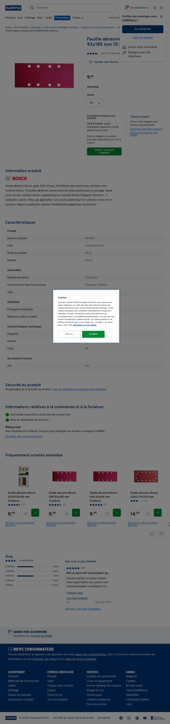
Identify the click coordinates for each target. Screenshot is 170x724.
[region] (86, 316)
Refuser (69, 334)
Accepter (93, 334)
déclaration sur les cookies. (85, 325)
